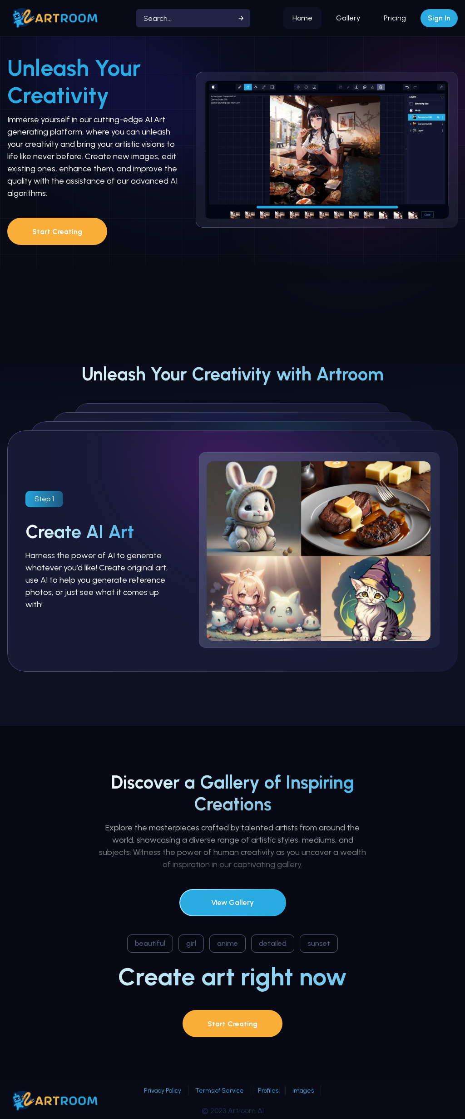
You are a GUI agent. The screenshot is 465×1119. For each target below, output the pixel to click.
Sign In (439, 18)
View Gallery (232, 902)
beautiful (150, 943)
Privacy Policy (162, 1090)
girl (191, 943)
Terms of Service (219, 1090)
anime (227, 943)
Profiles (268, 1090)
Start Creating (57, 231)
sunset (318, 943)
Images (303, 1090)
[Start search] (241, 18)
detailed (273, 943)
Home (302, 18)
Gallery (348, 18)
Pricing (395, 18)
